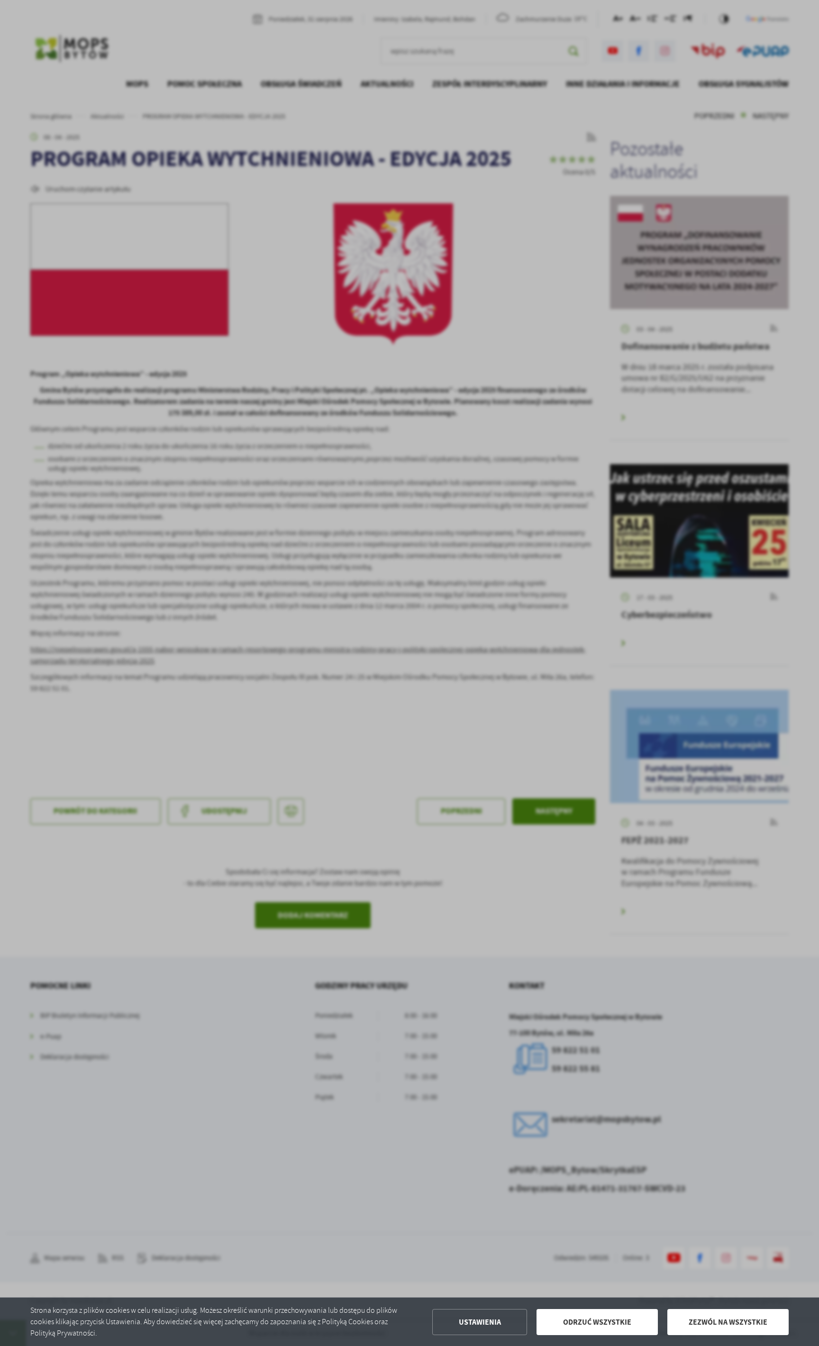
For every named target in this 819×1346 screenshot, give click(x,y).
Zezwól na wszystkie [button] (728, 1322)
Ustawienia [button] (480, 1322)
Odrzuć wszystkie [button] (597, 1322)
